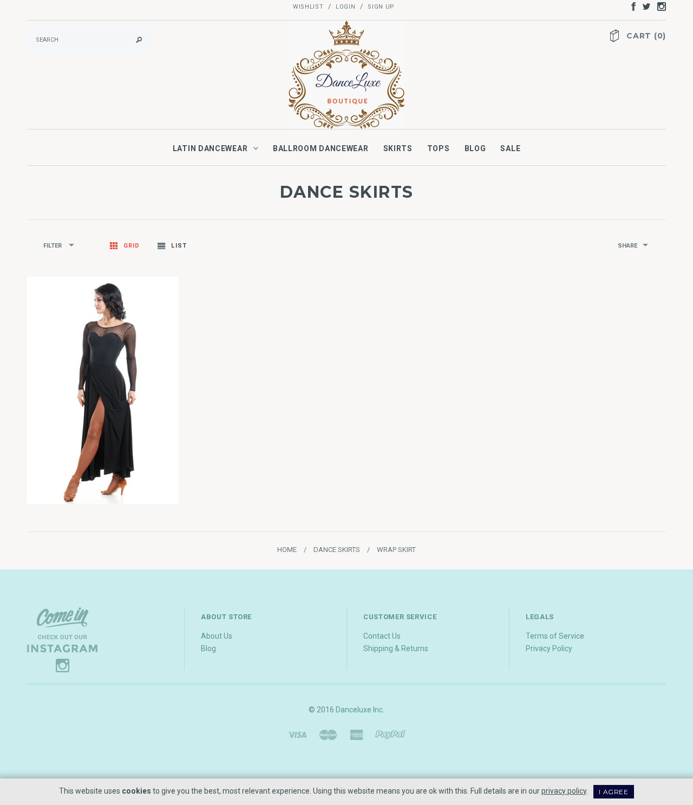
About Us (216, 636)
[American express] (356, 734)
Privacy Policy (549, 648)
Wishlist (308, 6)
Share (627, 245)
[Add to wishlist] (115, 413)
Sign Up (381, 6)
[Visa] (297, 734)
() (646, 36)
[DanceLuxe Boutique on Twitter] (643, 6)
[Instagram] (62, 639)
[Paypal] (390, 734)
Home (287, 550)
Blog (208, 648)
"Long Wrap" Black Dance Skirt (103, 445)
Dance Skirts (336, 550)
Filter (53, 245)
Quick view (91, 413)
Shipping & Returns (395, 648)
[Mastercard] (328, 734)
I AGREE (613, 792)
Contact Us (382, 636)
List (178, 245)
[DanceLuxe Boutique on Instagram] (659, 6)
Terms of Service (555, 636)
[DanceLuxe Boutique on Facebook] (631, 6)
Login (345, 6)
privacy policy (563, 791)
